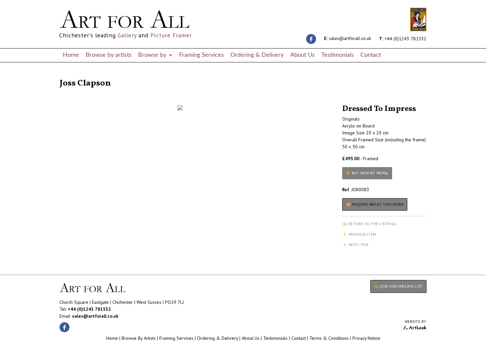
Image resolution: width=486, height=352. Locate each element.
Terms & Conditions (329, 338)
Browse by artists (109, 55)
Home (71, 55)
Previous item (361, 234)
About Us (302, 55)
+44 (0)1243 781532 (402, 38)
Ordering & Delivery (257, 55)
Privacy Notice (366, 338)
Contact (370, 55)
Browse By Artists (139, 338)
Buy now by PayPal (369, 173)
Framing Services (201, 55)
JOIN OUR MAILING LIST (401, 286)
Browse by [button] (153, 55)
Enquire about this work (377, 204)
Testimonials (337, 55)
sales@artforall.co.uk (347, 38)
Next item (358, 244)
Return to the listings (83, 75)
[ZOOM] (180, 107)
